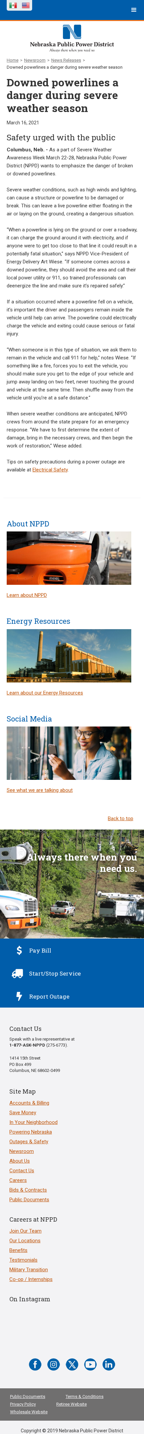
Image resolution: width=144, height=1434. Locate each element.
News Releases (66, 60)
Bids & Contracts (28, 1190)
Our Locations (25, 1241)
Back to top (120, 819)
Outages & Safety (28, 1142)
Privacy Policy (23, 1404)
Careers (18, 1180)
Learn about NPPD (27, 595)
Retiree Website (71, 1404)
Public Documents (29, 1200)
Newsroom (35, 60)
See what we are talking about (40, 790)
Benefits (18, 1250)
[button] (134, 10)
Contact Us (21, 1171)
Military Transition (28, 1270)
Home (12, 60)
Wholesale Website (29, 1411)
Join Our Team (25, 1231)
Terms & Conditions (84, 1396)
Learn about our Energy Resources (45, 693)
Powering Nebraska (30, 1132)
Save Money (22, 1113)
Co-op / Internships (31, 1279)
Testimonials (23, 1260)
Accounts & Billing (29, 1103)
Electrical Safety (50, 470)
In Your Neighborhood (33, 1122)
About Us (19, 1161)
